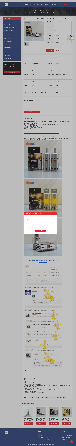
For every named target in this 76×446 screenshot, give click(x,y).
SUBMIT (40, 230)
